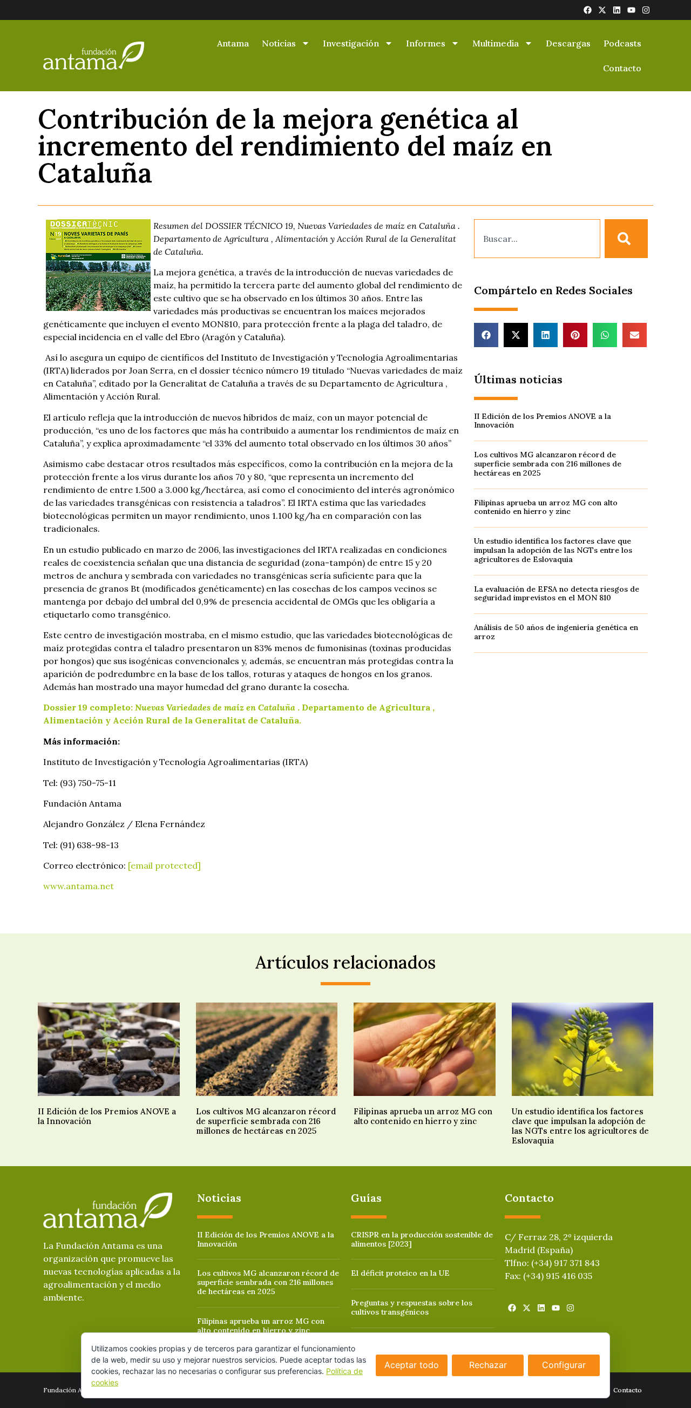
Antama (233, 43)
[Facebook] (587, 10)
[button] (486, 335)
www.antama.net (78, 886)
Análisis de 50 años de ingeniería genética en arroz (556, 631)
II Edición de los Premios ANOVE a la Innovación (542, 420)
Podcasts (622, 43)
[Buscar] (626, 238)
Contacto (622, 68)
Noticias (279, 43)
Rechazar (488, 1364)
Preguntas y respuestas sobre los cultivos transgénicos (411, 1307)
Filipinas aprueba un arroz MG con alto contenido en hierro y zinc (546, 507)
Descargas (568, 43)
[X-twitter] (602, 10)
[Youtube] (631, 10)
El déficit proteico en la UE (400, 1273)
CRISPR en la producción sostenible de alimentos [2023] (422, 1239)
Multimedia (495, 43)
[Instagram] (646, 10)
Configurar (564, 1364)
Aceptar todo (411, 1364)
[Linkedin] (616, 10)
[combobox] (537, 238)
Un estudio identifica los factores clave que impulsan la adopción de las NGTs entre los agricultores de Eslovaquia (553, 550)
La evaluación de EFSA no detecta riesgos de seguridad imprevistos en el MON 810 (556, 593)
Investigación (351, 43)
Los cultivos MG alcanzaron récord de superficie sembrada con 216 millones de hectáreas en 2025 (547, 464)
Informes (425, 43)
